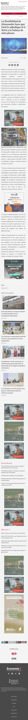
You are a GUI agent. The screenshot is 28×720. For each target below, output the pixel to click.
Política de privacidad (23, 1)
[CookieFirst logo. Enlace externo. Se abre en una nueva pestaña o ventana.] (5, 3)
